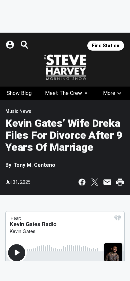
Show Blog (19, 93)
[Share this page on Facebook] (82, 182)
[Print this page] (120, 182)
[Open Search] (25, 45)
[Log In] (10, 45)
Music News (18, 111)
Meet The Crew (63, 93)
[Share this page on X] (94, 182)
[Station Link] (65, 67)
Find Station (105, 45)
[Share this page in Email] (107, 182)
